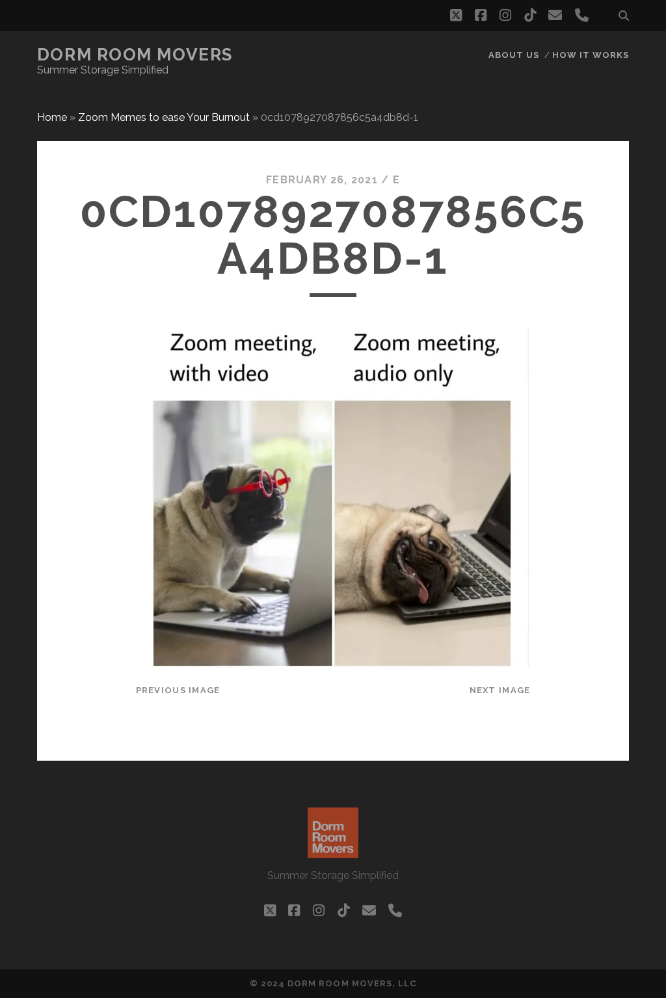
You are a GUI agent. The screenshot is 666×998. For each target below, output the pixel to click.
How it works (591, 55)
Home (52, 117)
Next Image (500, 690)
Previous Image (178, 690)
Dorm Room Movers (135, 54)
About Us (513, 55)
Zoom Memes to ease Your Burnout (164, 117)
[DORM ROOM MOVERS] (333, 852)
